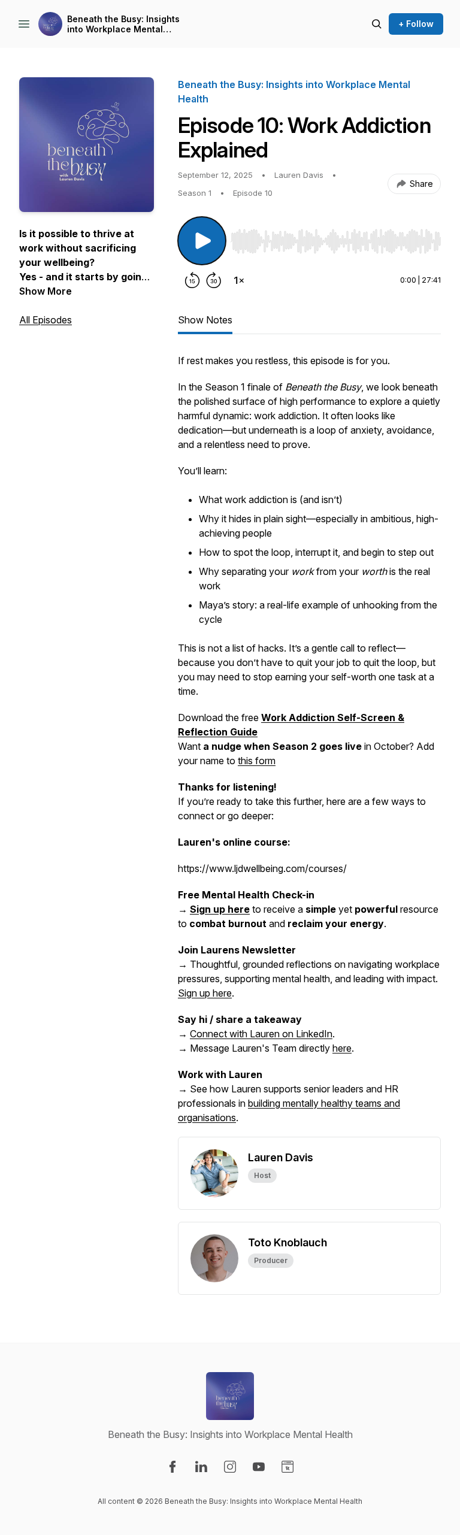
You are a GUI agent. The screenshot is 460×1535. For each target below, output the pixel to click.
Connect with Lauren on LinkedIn (261, 1034)
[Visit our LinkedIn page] (201, 1467)
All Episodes (45, 320)
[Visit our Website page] (287, 1467)
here (342, 1048)
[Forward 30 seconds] (213, 280)
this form (257, 761)
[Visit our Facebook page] (172, 1467)
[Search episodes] (377, 24)
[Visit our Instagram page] (230, 1467)
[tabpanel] (309, 745)
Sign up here (205, 993)
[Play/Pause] (202, 241)
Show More (45, 291)
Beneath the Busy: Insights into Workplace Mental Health (123, 24)
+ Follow (416, 24)
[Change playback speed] (239, 280)
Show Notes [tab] (205, 320)
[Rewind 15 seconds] (192, 280)
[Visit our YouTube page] (259, 1467)
